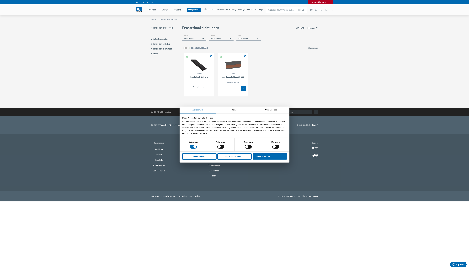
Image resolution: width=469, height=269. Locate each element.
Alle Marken (214, 171)
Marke (186, 36)
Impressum (155, 196)
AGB (191, 196)
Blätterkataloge (214, 165)
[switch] (220, 147)
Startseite (154, 20)
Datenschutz (183, 196)
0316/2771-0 (162, 125)
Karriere (159, 155)
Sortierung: (300, 28)
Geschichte (159, 149)
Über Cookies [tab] (271, 110)
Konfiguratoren (194, 9)
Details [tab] (235, 110)
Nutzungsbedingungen (169, 196)
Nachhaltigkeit (159, 165)
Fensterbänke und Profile (168, 20)
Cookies (197, 196)
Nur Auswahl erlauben (234, 156)
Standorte (159, 160)
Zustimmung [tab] (197, 110)
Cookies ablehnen (199, 156)
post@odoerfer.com (310, 125)
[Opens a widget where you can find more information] (458, 265)
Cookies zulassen (262, 156)
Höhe (239, 36)
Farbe (213, 36)
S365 (214, 176)
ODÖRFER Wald (159, 171)
